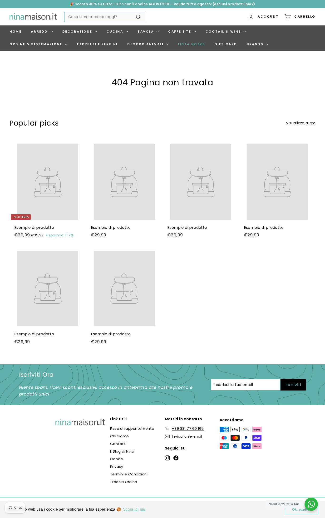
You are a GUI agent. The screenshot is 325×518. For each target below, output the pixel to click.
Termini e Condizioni (129, 474)
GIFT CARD (225, 44)
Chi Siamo (119, 436)
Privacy (116, 466)
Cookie (116, 458)
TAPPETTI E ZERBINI (97, 44)
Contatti (118, 443)
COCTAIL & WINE (224, 31)
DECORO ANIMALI (146, 44)
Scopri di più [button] (134, 509)
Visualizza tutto (300, 123)
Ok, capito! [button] (301, 509)
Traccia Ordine (123, 481)
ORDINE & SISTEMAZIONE (37, 44)
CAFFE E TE (180, 31)
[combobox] (104, 17)
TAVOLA (146, 31)
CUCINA (115, 31)
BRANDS (256, 44)
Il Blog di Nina (122, 451)
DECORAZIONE (78, 31)
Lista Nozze (191, 44)
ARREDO (40, 31)
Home (15, 31)
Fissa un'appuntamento (132, 428)
